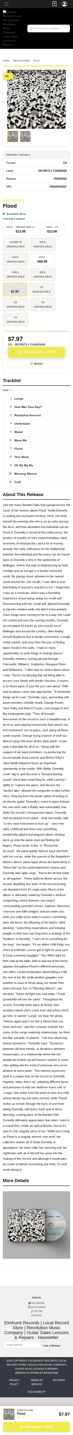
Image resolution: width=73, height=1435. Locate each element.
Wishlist (38, 363)
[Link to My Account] (65, 4)
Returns (59, 1380)
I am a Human (51, 1345)
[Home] (12, 28)
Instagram (37, 1307)
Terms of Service (36, 1382)
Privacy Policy (14, 1382)
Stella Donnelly (21, 60)
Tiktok (37, 1311)
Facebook (38, 1303)
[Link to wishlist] (54, 4)
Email (38, 1315)
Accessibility (37, 1391)
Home (6, 60)
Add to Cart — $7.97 (39, 352)
